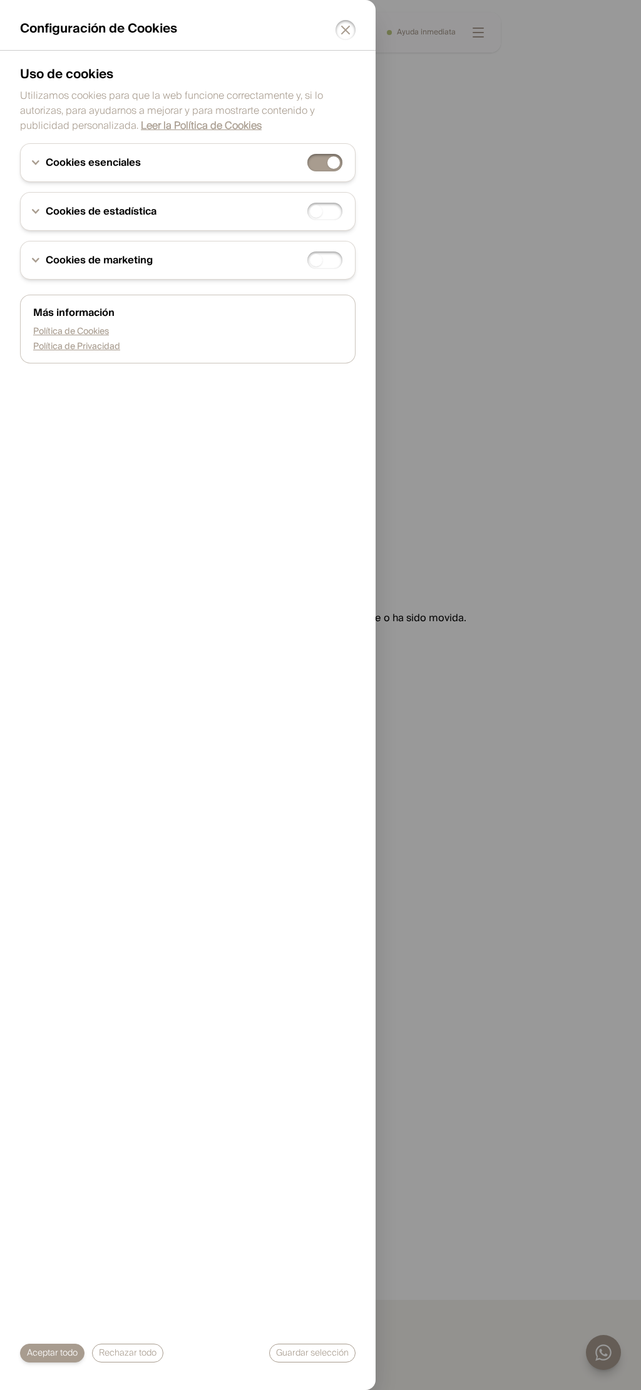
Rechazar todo (127, 1353)
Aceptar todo (52, 1353)
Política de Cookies (71, 331)
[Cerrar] (346, 30)
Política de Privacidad (76, 346)
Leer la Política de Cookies (201, 125)
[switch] (324, 162)
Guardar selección (312, 1353)
